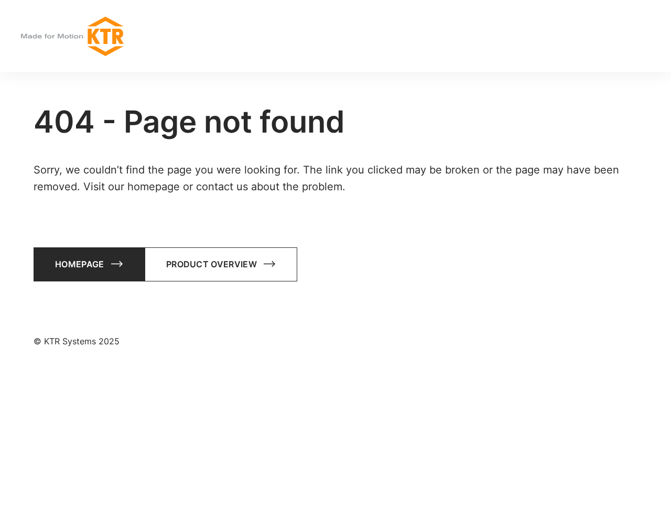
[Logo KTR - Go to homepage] (72, 36)
